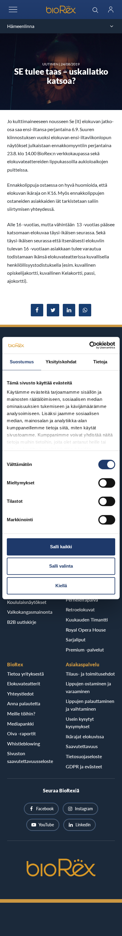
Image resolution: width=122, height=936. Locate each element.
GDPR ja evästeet (84, 766)
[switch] (106, 483)
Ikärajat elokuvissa (85, 736)
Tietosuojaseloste (84, 756)
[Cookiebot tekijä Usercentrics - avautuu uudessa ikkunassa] (89, 345)
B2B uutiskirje (21, 622)
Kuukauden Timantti (87, 619)
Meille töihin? (21, 713)
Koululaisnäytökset (26, 602)
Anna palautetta (23, 703)
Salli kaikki (61, 546)
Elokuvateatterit (23, 683)
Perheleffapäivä (82, 599)
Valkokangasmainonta (29, 612)
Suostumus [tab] (22, 361)
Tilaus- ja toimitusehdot (90, 673)
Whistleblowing (23, 743)
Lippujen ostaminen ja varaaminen (88, 687)
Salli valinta (61, 565)
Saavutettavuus (82, 746)
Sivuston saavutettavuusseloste (30, 757)
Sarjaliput (76, 639)
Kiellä (61, 585)
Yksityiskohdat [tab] (61, 361)
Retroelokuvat (80, 609)
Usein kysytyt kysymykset (80, 722)
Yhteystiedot (20, 693)
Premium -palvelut (85, 649)
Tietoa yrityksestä (25, 673)
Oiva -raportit (21, 733)
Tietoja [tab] (100, 361)
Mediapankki (20, 723)
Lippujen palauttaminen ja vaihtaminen (90, 705)
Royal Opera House (86, 629)
